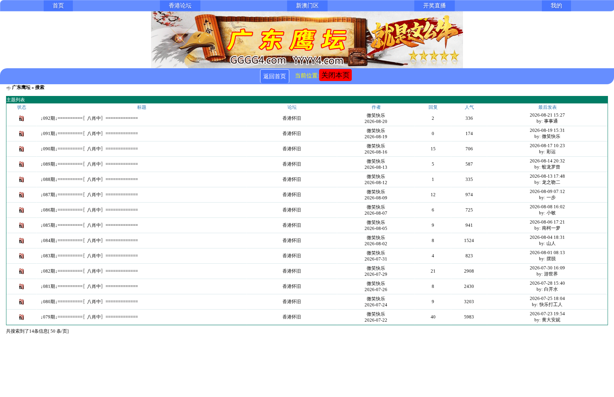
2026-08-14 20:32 (547, 160)
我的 (556, 5)
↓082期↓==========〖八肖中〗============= (89, 271)
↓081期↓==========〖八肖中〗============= (89, 286)
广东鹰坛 (21, 87)
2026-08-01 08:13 (547, 252)
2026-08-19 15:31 (547, 130)
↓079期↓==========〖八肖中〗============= (89, 317)
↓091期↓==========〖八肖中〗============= (89, 133)
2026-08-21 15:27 (547, 115)
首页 (58, 5)
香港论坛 (180, 5)
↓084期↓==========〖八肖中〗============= (89, 240)
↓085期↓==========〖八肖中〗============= (89, 225)
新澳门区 (307, 5)
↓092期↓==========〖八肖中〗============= (89, 118)
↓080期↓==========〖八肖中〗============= (89, 301)
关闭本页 (335, 75)
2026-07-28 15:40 (547, 283)
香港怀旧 (291, 118)
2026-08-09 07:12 (547, 191)
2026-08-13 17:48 (547, 176)
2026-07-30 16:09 (547, 267)
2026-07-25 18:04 (547, 298)
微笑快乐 (376, 115)
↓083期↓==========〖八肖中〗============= (89, 255)
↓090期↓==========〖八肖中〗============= (89, 148)
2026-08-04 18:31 (547, 237)
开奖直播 (434, 5)
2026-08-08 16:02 (547, 206)
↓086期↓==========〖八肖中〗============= (89, 210)
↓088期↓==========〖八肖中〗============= (89, 179)
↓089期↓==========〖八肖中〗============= (89, 164)
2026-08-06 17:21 (547, 222)
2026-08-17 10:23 (547, 145)
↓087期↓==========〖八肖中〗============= (89, 194)
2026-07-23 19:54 (547, 313)
